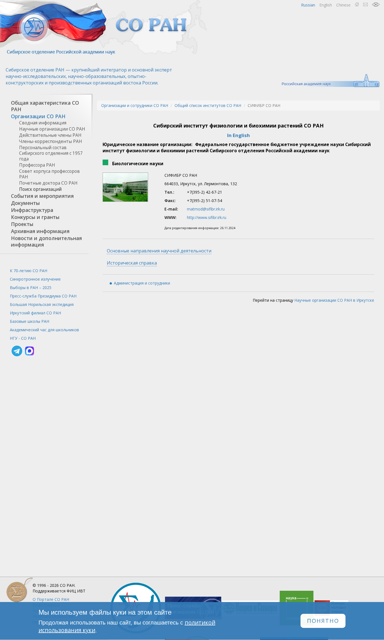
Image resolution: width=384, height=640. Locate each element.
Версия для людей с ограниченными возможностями (376, 4)
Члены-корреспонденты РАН (50, 141)
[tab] (44, 106)
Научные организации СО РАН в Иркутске (334, 300)
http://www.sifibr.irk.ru (206, 217)
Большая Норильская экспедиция (42, 304)
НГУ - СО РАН (23, 338)
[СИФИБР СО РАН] (125, 187)
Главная (357, 4)
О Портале (51, 599)
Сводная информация (42, 123)
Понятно (323, 621)
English (325, 5)
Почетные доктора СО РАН (48, 183)
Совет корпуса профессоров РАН (49, 174)
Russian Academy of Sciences (328, 81)
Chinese (343, 5)
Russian (308, 5)
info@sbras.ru (365, 4)
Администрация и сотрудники (142, 283)
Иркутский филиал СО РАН (35, 312)
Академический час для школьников (44, 329)
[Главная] (104, 27)
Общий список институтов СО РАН (208, 105)
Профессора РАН (37, 165)
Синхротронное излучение (35, 279)
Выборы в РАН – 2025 (30, 287)
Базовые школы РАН (29, 321)
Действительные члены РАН (50, 135)
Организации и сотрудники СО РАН (134, 105)
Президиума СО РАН (43, 296)
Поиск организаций (40, 189)
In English (238, 135)
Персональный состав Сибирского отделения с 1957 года (51, 153)
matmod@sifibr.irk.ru (206, 209)
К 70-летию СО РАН (28, 270)
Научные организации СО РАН (52, 129)
